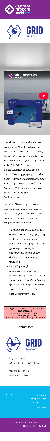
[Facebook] (5, 402)
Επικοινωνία (40, 407)
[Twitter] (10, 402)
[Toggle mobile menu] (45, 5)
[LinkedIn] (14, 402)
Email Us (42, 426)
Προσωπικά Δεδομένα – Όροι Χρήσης (38, 399)
